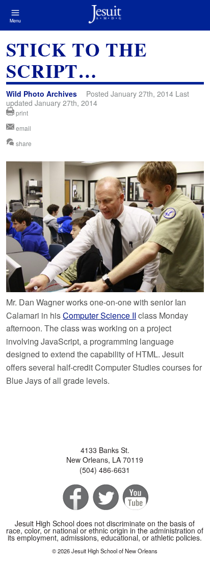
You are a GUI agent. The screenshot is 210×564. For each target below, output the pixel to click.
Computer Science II (99, 315)
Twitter (105, 498)
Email (22, 128)
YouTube (135, 498)
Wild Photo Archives (41, 94)
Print (21, 112)
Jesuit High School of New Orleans (104, 15)
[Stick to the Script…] (104, 289)
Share (23, 143)
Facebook (75, 498)
